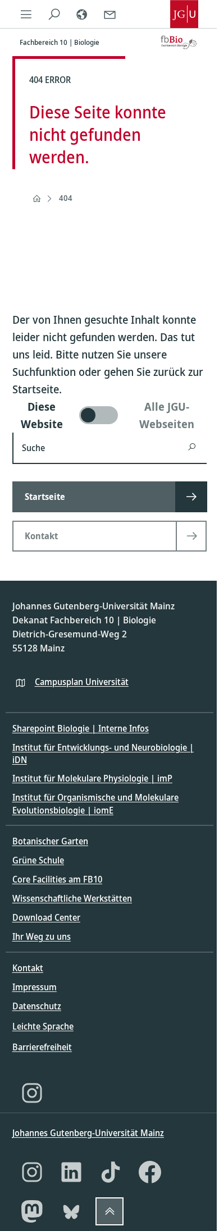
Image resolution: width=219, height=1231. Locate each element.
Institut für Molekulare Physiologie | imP (92, 778)
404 (65, 197)
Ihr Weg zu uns (41, 936)
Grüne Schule (38, 860)
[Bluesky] (71, 1211)
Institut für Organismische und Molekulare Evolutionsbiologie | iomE (95, 803)
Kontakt (27, 968)
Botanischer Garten (50, 841)
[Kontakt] (109, 14)
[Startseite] (36, 198)
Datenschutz (36, 1006)
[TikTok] (110, 1172)
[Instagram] (32, 1093)
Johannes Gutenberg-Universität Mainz (88, 1133)
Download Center (46, 917)
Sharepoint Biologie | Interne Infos (80, 728)
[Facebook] (150, 1172)
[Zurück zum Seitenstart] (109, 1211)
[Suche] (54, 14)
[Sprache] (82, 14)
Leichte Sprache (43, 1026)
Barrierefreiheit (42, 1047)
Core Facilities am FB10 (57, 879)
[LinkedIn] (71, 1172)
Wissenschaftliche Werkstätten (72, 898)
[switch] (109, 415)
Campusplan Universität (82, 682)
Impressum (34, 987)
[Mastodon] (32, 1211)
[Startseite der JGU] (184, 14)
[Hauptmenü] (26, 14)
